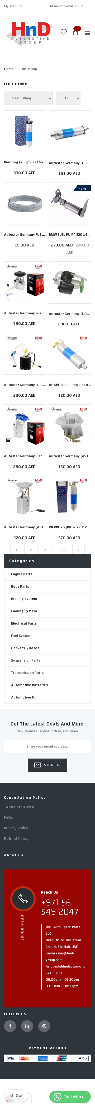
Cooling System (24, 611)
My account (13, 6)
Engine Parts (21, 574)
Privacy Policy (16, 828)
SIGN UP (52, 765)
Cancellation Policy (25, 797)
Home (8, 69)
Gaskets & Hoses (25, 648)
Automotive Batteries (29, 685)
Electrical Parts (24, 623)
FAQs (8, 817)
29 (63, 550)
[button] (66, 6)
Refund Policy (16, 838)
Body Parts (20, 586)
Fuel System (21, 635)
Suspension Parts (25, 660)
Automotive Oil (23, 697)
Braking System (24, 598)
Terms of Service (19, 807)
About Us (13, 855)
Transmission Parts (27, 672)
